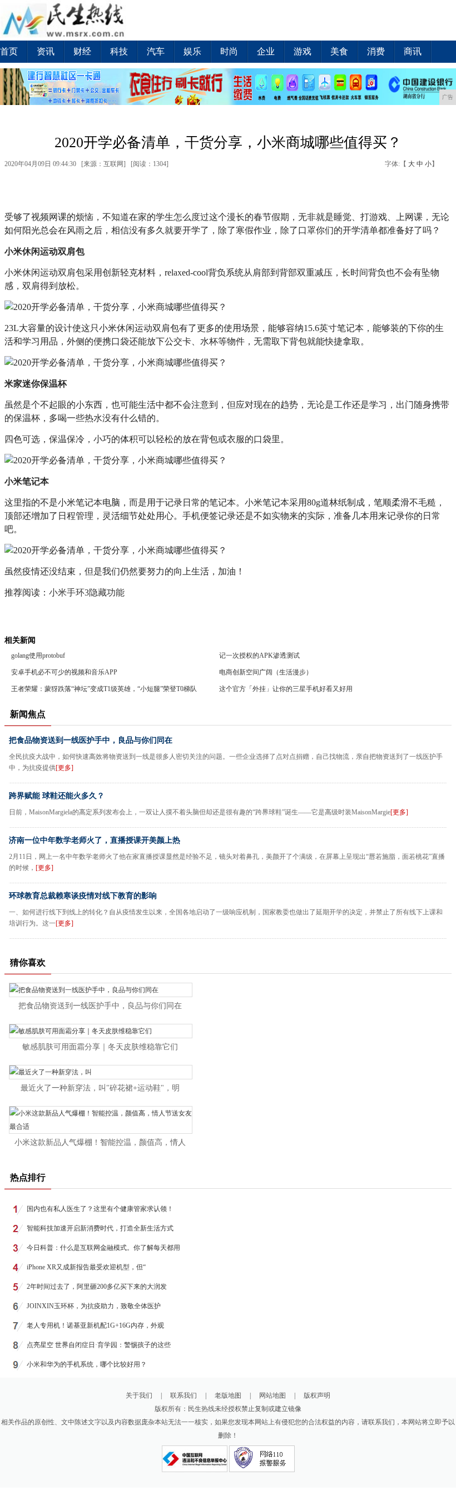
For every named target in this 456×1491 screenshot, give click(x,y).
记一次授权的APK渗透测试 (259, 655)
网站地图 (272, 1395)
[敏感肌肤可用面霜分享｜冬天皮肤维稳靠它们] (80, 1031)
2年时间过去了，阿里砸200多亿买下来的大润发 (97, 1286)
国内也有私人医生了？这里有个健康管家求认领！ (100, 1209)
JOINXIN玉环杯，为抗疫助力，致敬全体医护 (94, 1306)
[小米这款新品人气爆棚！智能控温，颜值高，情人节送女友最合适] (100, 1126)
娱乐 (192, 51)
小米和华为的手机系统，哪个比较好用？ (87, 1364)
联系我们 (183, 1395)
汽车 (156, 51)
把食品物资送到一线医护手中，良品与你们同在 (90, 740)
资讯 (45, 51)
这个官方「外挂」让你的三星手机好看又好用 (286, 689)
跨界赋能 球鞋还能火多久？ (57, 796)
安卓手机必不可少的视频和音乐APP (64, 672)
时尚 (229, 51)
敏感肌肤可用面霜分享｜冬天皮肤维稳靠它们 (100, 1047)
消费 (376, 51)
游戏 (302, 51)
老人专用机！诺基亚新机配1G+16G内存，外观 (95, 1325)
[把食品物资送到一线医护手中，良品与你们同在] (83, 990)
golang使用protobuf (38, 655)
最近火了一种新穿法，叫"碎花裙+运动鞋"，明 (100, 1088)
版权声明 (317, 1395)
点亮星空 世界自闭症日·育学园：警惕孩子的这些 (99, 1345)
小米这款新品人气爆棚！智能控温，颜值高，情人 (100, 1142)
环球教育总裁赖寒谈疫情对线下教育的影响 (83, 896)
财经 (82, 51)
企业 (266, 51)
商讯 (413, 51)
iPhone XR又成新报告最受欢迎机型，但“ (86, 1267)
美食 (339, 51)
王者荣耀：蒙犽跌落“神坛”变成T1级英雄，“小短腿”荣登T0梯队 (104, 689)
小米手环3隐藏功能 (87, 592)
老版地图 (228, 1395)
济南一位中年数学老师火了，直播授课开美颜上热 (94, 840)
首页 (9, 51)
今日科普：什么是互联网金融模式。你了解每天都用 (103, 1248)
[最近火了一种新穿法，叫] (50, 1072)
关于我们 (139, 1395)
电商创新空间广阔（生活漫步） (266, 672)
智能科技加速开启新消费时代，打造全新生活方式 (100, 1228)
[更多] (64, 768)
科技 (119, 51)
